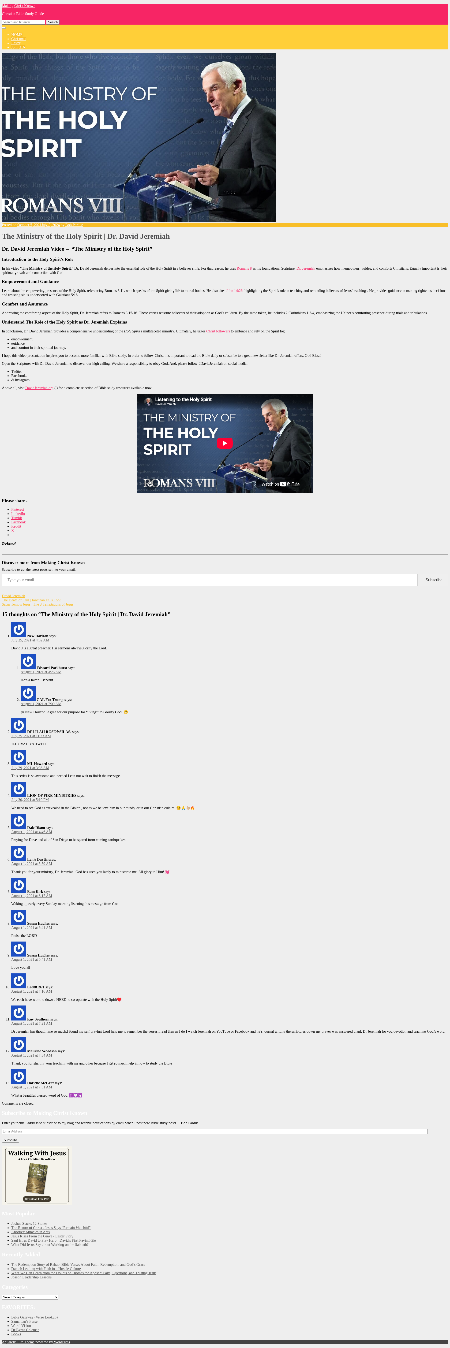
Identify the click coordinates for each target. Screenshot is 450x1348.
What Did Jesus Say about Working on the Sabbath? (50, 1245)
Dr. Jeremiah (305, 268)
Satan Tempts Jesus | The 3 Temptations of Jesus (37, 604)
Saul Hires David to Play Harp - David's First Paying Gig (53, 1240)
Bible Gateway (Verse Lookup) (34, 1317)
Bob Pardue (74, 225)
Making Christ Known (18, 6)
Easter (15, 43)
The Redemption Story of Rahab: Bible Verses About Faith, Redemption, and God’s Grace (78, 1264)
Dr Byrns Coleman (25, 1330)
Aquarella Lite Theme (18, 1342)
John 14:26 (234, 291)
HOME (16, 35)
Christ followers (218, 331)
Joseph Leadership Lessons (31, 1277)
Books (16, 1334)
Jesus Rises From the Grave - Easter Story (42, 1236)
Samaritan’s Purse (24, 1321)
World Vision (21, 1326)
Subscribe (434, 580)
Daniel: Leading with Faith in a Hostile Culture (46, 1269)
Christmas (18, 39)
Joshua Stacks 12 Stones (29, 1223)
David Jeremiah (13, 596)
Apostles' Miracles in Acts (30, 1232)
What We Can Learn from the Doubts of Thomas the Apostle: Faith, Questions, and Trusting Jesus (83, 1273)
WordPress (61, 1342)
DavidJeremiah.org (39, 388)
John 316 (18, 47)
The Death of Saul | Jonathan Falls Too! (31, 600)
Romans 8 (244, 268)
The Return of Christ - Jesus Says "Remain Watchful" (51, 1228)
